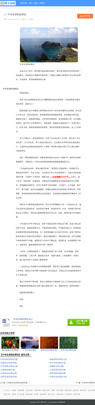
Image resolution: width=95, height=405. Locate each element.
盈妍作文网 (45, 390)
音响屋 (14, 390)
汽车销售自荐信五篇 (9, 366)
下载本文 (30, 19)
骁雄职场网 (29, 394)
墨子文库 (43, 402)
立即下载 (86, 16)
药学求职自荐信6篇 (58, 373)
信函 (36, 3)
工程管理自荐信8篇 (58, 370)
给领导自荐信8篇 (57, 366)
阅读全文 (24, 19)
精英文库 (75, 390)
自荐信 (42, 3)
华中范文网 (59, 390)
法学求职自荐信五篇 (9, 359)
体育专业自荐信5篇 (9, 377)
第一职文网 (20, 394)
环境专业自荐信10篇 (58, 377)
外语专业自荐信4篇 (9, 373)
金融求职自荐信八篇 (58, 359)
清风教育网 (59, 394)
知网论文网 (68, 390)
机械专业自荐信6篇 (9, 363)
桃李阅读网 (83, 390)
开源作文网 (29, 390)
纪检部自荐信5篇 (8, 370)
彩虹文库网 (6, 394)
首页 (30, 3)
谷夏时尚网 (37, 390)
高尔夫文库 (51, 394)
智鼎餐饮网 (43, 394)
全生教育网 (68, 394)
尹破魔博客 (20, 390)
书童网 (53, 390)
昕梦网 (36, 394)
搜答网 (14, 394)
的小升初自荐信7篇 (58, 363)
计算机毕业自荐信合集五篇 (17, 383)
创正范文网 (76, 394)
